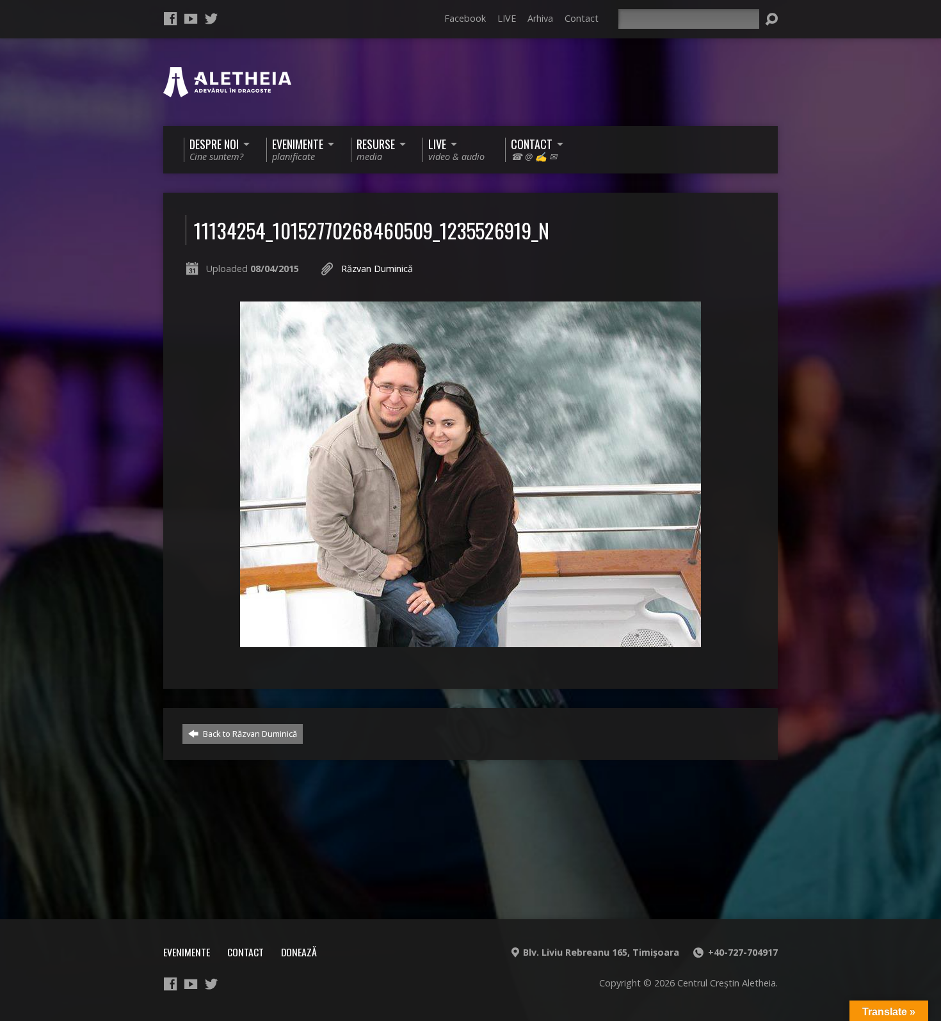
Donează (299, 952)
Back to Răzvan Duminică (249, 733)
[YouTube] (190, 18)
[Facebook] (170, 18)
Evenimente (186, 952)
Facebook (465, 18)
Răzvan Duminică (377, 268)
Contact (582, 18)
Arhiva (540, 18)
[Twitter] (211, 18)
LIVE (506, 18)
